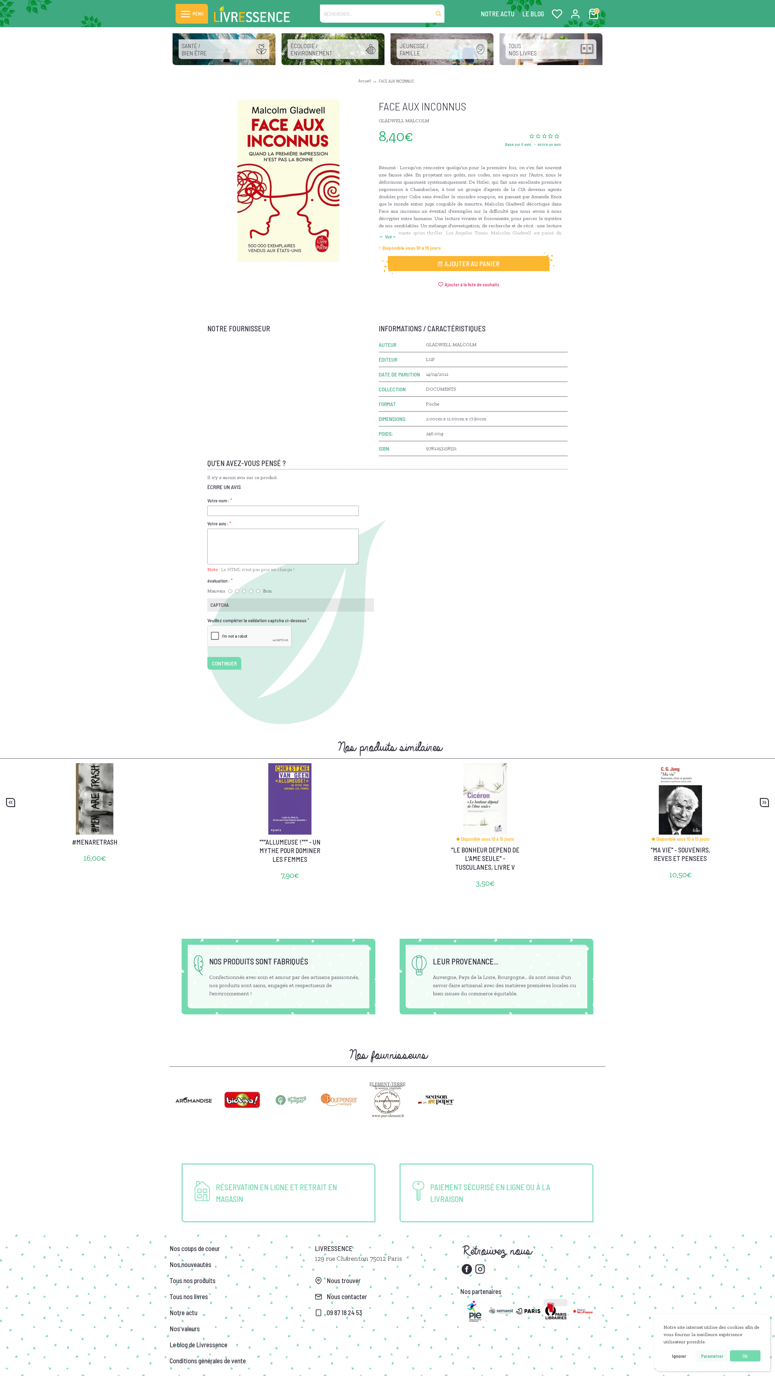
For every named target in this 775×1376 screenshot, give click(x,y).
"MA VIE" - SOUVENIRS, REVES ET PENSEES (680, 854)
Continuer (224, 663)
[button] (10, 802)
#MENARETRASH (94, 842)
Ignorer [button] (679, 1356)
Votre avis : (217, 523)
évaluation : (218, 580)
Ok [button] (745, 1356)
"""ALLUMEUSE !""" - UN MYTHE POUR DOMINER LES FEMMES (290, 850)
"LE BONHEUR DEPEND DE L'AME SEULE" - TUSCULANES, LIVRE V (485, 858)
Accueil (364, 80)
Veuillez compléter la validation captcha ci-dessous (256, 620)
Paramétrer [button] (712, 1356)
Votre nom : (218, 500)
